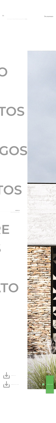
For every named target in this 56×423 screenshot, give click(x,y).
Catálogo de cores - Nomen (15, 384)
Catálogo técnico (13, 375)
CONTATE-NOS (50, 384)
